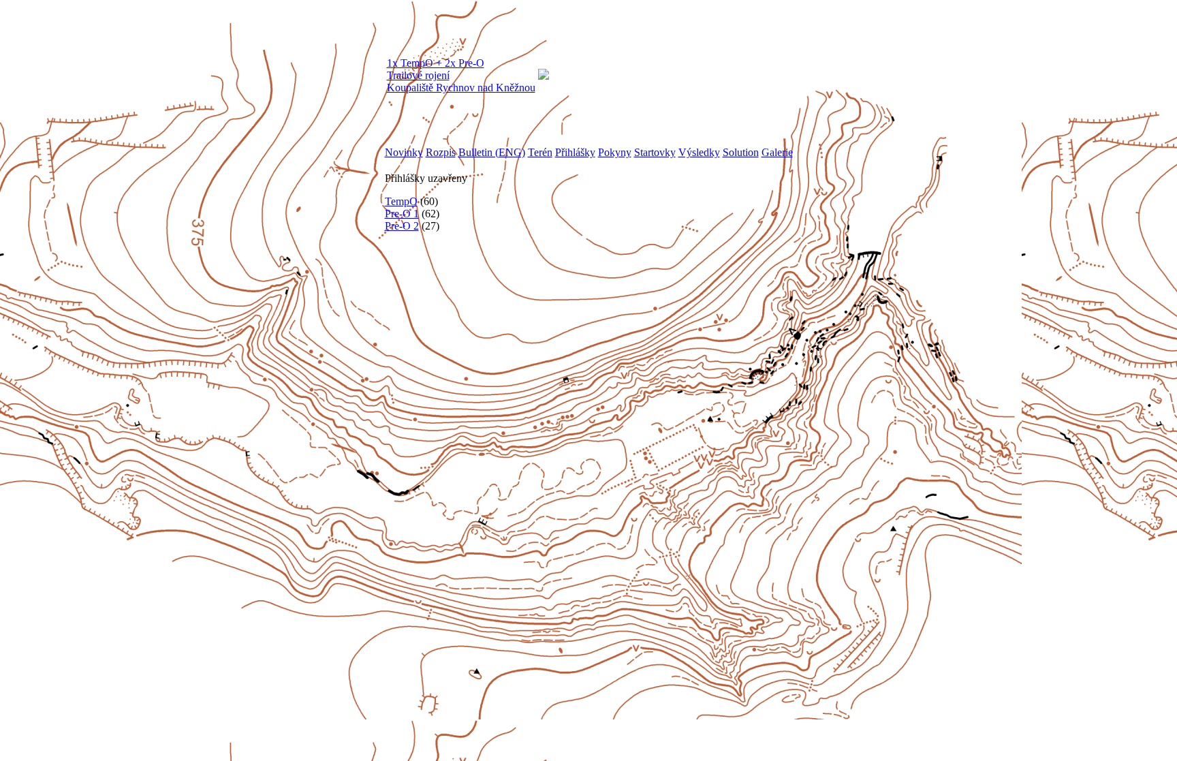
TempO (401, 201)
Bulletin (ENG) (491, 152)
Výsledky (699, 152)
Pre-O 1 (402, 213)
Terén (540, 152)
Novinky (404, 152)
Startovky (655, 152)
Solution (741, 152)
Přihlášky (575, 152)
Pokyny (614, 152)
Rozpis (441, 152)
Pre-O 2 (402, 226)
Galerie (777, 152)
